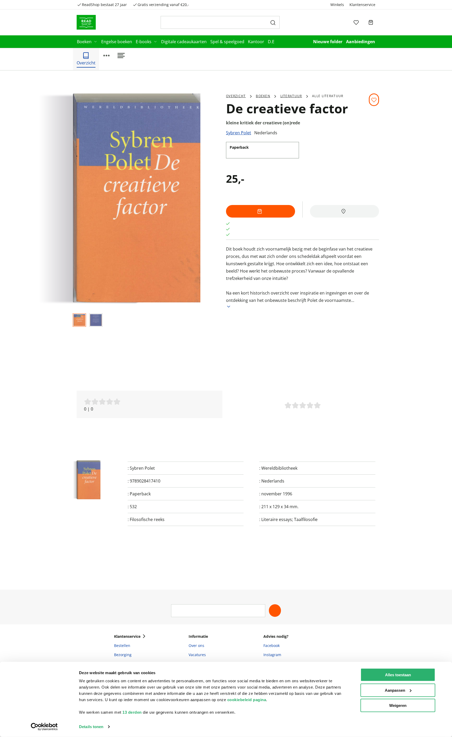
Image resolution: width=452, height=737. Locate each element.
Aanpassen (395, 690)
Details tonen (91, 726)
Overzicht (236, 96)
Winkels (337, 4)
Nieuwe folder (327, 42)
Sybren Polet (238, 133)
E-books (143, 42)
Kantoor (256, 42)
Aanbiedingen (360, 42)
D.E (271, 42)
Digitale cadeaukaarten (184, 42)
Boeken (84, 42)
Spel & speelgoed (227, 42)
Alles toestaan (398, 675)
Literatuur (291, 96)
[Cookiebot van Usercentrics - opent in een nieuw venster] (44, 727)
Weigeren (397, 705)
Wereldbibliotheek (279, 468)
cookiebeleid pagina (246, 699)
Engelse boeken (116, 42)
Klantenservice (362, 4)
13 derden (132, 712)
